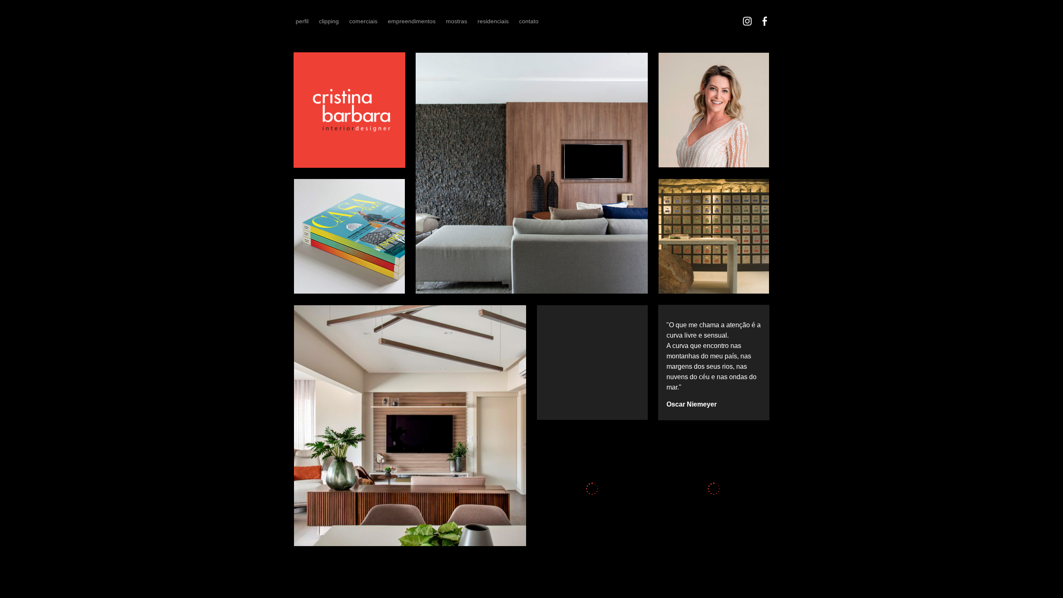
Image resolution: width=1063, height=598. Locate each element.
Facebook (764, 21)
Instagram (747, 21)
